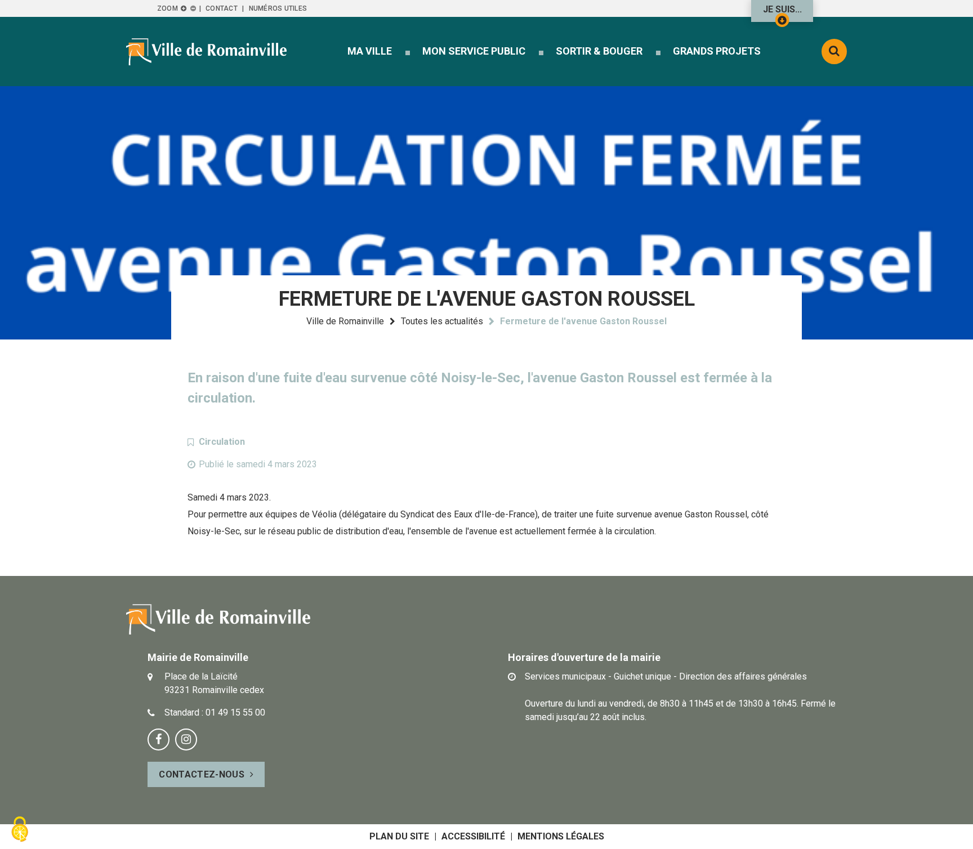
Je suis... (782, 9)
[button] (370, 51)
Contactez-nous (201, 774)
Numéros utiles (278, 8)
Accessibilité (473, 836)
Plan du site (399, 836)
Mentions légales (560, 836)
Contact (222, 8)
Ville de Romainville (345, 321)
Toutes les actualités (442, 321)
